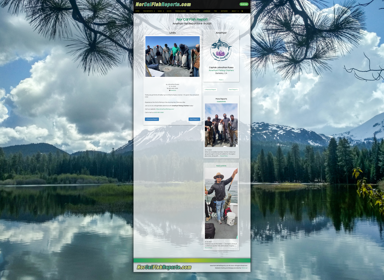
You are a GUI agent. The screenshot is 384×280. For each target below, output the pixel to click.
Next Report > (194, 119)
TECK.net (245, 268)
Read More (224, 156)
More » (221, 80)
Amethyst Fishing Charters (221, 70)
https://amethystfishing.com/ (165, 109)
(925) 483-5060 (159, 112)
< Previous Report (152, 119)
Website (173, 90)
